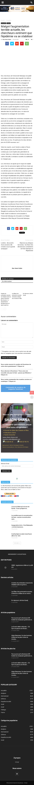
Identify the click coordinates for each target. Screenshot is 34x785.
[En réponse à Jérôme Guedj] (28, 288)
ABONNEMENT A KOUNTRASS (17, 554)
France (3, 712)
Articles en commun (8, 279)
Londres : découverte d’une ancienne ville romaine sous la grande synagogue (8, 245)
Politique (3, 710)
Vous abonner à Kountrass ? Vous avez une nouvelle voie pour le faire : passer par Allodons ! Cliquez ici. (16, 372)
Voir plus (16, 543)
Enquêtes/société (6, 701)
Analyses (3, 693)
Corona (8, 23)
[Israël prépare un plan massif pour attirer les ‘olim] (5, 536)
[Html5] (17, 774)
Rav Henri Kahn (7, 39)
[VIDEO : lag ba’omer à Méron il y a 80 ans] (5, 567)
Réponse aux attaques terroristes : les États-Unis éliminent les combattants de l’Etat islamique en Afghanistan (25, 246)
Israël (2, 704)
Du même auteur (7, 281)
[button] (31, 2)
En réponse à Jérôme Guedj (19, 600)
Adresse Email (5, 463)
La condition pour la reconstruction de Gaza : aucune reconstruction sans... (21, 517)
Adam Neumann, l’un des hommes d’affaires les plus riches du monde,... (21, 637)
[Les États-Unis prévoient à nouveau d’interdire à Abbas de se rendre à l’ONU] (17, 288)
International (4, 696)
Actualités (3, 23)
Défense (3, 699)
